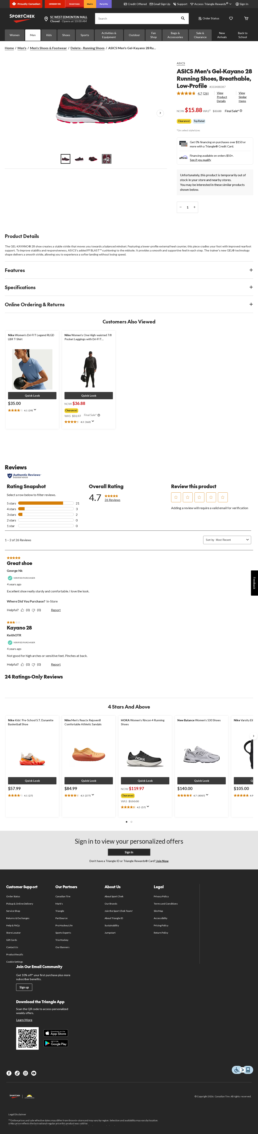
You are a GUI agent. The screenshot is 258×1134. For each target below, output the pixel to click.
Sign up (24, 987)
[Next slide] (253, 736)
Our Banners (62, 947)
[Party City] (104, 4)
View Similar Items (243, 97)
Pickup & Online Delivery (19, 903)
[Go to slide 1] (65, 159)
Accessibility (160, 918)
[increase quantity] (194, 207)
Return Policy (161, 932)
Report (56, 610)
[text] (32, 410)
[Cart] (246, 18)
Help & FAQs (13, 925)
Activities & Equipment (109, 35)
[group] (88, 409)
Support (182, 4)
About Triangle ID (114, 918)
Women (15, 35)
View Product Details (222, 97)
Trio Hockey (61, 939)
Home (9, 48)
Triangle (59, 910)
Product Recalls (14, 954)
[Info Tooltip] (241, 110)
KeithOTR (14, 635)
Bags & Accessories (175, 35)
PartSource (61, 918)
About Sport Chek (114, 896)
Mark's (59, 903)
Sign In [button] (244, 4)
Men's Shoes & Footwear (48, 48)
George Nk (15, 570)
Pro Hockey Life (64, 925)
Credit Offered (137, 4)
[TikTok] (17, 1073)
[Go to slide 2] (79, 159)
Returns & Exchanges (17, 918)
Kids (49, 35)
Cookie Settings (14, 961)
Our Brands (111, 903)
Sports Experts (63, 932)
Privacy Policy (161, 896)
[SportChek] (74, 4)
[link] (194, 93)
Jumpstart (110, 932)
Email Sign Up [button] (162, 4)
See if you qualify (200, 160)
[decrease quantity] (180, 207)
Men (33, 35)
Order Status (211, 18)
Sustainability (112, 925)
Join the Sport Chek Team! (119, 910)
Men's (22, 48)
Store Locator (13, 932)
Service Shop (13, 910)
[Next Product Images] (160, 113)
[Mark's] (90, 4)
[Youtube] (33, 1073)
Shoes (66, 35)
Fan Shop (153, 35)
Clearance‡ (184, 121)
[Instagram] (25, 1073)
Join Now (162, 861)
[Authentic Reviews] (24, 476)
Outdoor (134, 35)
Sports (85, 35)
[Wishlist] (231, 18)
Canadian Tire (63, 896)
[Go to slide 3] (93, 159)
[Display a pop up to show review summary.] (35, 411)
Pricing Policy (161, 925)
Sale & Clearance (200, 35)
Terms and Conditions (166, 903)
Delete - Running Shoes (88, 48)
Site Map (158, 910)
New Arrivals (222, 35)
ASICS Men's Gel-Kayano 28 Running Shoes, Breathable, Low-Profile (214, 78)
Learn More (24, 1020)
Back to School (243, 35)
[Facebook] (8, 1073)
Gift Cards (11, 939)
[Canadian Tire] (55, 4)
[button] (183, 18)
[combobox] (230, 539)
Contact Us (12, 947)
